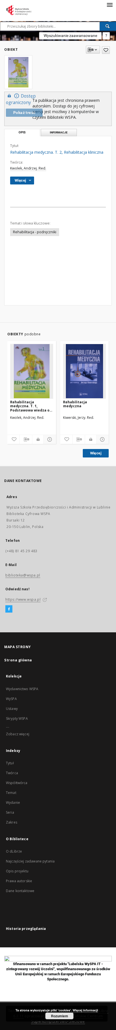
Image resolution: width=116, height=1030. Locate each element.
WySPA (11, 698)
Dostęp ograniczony (21, 99)
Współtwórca (17, 782)
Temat (11, 792)
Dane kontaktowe (20, 890)
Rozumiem (59, 1015)
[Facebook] (8, 609)
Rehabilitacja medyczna (75, 404)
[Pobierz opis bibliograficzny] (26, 439)
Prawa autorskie (19, 881)
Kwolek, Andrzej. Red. (28, 168)
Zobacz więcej (17, 734)
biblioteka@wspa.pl (22, 575)
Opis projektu (17, 871)
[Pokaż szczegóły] (49, 439)
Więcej (95, 453)
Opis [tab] (22, 132)
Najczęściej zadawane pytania (30, 861)
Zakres (11, 822)
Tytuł (10, 763)
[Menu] (109, 4)
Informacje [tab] (59, 132)
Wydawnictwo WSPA (22, 688)
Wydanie (13, 802)
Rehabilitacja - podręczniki (34, 232)
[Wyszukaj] (108, 26)
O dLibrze (14, 851)
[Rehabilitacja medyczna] (84, 371)
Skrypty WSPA (17, 718)
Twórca (12, 773)
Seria (10, 812)
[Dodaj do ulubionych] (106, 50)
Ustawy (12, 708)
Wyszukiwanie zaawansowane (70, 35)
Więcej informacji (85, 1010)
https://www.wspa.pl (23, 599)
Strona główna (18, 660)
